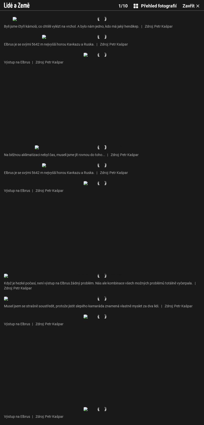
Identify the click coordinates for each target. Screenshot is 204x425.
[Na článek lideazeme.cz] (17, 5)
